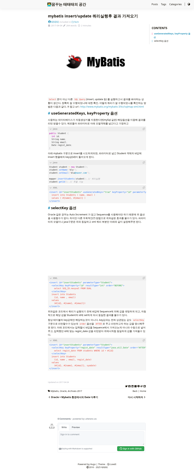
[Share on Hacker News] (135, 385)
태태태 (55, 21)
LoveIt (113, 464)
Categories (175, 4)
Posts (155, 4)
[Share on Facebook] (129, 385)
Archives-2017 (75, 391)
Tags (164, 4)
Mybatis (55, 391)
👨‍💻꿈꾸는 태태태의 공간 (66, 4)
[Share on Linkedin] (132, 385)
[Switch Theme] (188, 4)
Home (143, 391)
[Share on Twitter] (126, 385)
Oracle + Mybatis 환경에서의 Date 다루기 (74, 397)
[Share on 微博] (141, 385)
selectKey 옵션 (161, 40)
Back (135, 391)
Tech (76, 21)
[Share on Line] (138, 385)
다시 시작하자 (135, 397)
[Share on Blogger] (144, 385)
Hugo (93, 464)
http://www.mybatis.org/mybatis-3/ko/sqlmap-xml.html (112, 106)
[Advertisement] (97, 249)
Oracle (63, 391)
